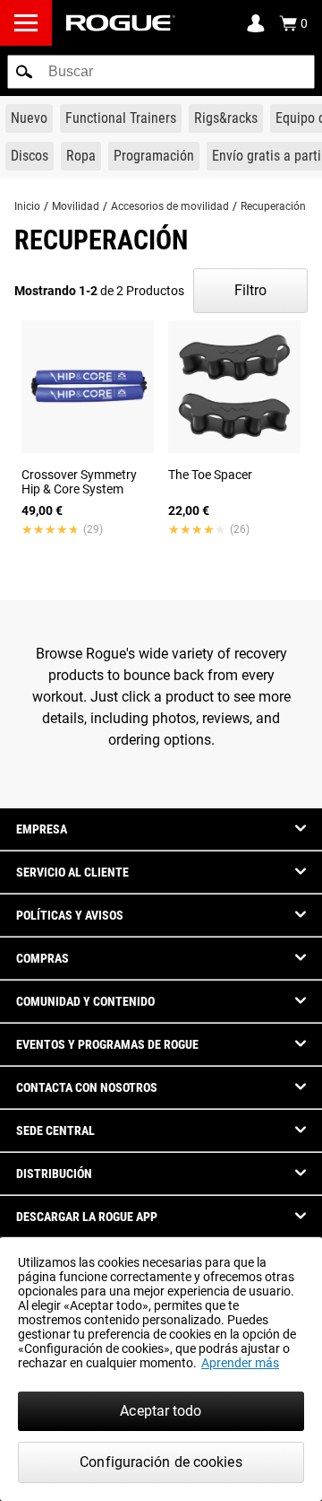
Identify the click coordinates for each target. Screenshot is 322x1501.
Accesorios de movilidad (170, 206)
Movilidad (75, 206)
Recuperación (273, 206)
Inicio (27, 206)
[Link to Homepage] (120, 23)
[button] (24, 72)
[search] (161, 72)
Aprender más (240, 1363)
